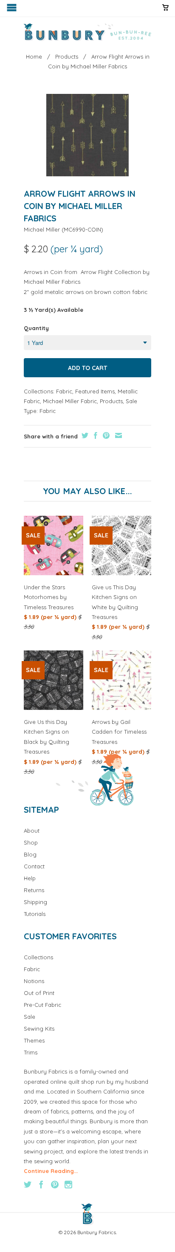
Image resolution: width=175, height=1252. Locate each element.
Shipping (35, 902)
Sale (131, 401)
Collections (38, 957)
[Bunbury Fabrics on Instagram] (68, 1184)
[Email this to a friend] (117, 435)
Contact (34, 866)
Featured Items (95, 391)
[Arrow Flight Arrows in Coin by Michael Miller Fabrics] (87, 135)
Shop (31, 842)
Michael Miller (42, 229)
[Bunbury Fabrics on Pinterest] (55, 1184)
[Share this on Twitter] (83, 435)
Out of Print (39, 992)
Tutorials (34, 913)
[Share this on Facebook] (94, 435)
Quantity (36, 328)
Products (111, 401)
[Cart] (165, 11)
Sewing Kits (39, 1028)
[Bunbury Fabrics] (87, 32)
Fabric (64, 391)
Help (30, 878)
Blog (30, 854)
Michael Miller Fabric (70, 401)
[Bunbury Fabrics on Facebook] (41, 1184)
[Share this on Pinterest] (105, 435)
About (32, 830)
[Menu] (12, 9)
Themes (34, 1040)
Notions (34, 981)
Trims (30, 1052)
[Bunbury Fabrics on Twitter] (27, 1184)
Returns (34, 890)
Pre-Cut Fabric (42, 1004)
